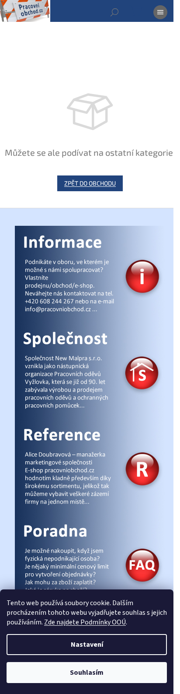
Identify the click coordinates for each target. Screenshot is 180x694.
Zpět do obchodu (90, 183)
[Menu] (160, 12)
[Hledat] (114, 12)
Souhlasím (87, 672)
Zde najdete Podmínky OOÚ (85, 622)
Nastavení (87, 644)
